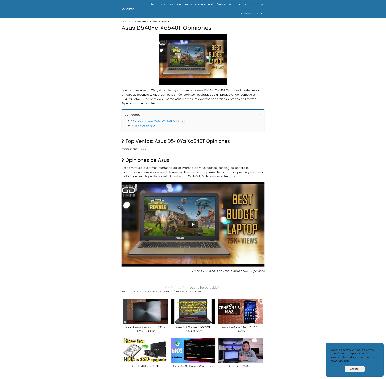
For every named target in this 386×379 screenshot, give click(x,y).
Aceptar (354, 369)
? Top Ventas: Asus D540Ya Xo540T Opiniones (158, 121)
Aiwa (152, 4)
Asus (162, 4)
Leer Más (355, 360)
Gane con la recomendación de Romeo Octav (212, 4)
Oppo (261, 4)
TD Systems (245, 13)
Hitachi (249, 4)
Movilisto (128, 9)
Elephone (175, 4)
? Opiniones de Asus (143, 126)
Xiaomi (260, 13)
